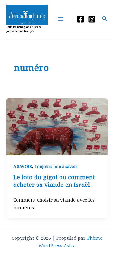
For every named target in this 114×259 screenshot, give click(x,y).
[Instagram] (92, 19)
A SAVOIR (22, 166)
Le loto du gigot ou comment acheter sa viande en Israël (54, 180)
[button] (105, 19)
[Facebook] (80, 19)
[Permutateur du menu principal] (62, 19)
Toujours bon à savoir (56, 166)
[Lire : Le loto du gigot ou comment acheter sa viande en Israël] (57, 126)
